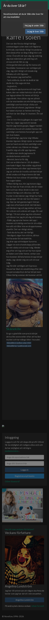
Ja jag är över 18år (35, 31)
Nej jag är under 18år (34, 25)
